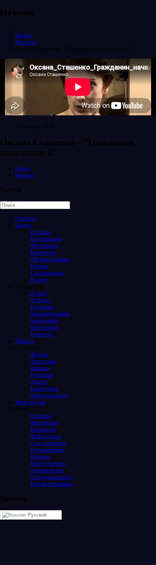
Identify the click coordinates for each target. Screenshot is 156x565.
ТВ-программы (50, 259)
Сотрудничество (51, 477)
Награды (41, 307)
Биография (44, 320)
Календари (44, 388)
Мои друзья (30, 402)
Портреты (43, 429)
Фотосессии (45, 436)
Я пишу (40, 300)
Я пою (38, 293)
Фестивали (44, 245)
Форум (39, 354)
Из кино (25, 42)
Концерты (43, 252)
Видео (23, 35)
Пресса (24, 341)
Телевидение (47, 470)
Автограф (43, 361)
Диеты (38, 382)
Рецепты (41, 375)
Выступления (48, 463)
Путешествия (47, 450)
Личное (40, 456)
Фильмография (49, 313)
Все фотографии (51, 484)
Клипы (39, 266)
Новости (41, 334)
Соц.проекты (47, 273)
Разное (39, 279)
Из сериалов (46, 239)
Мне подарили (49, 395)
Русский (36, 515)
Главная (25, 218)
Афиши (40, 368)
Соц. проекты (48, 443)
